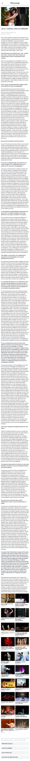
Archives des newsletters (10, 757)
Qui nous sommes (7, 748)
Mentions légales (7, 743)
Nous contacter (7, 752)
